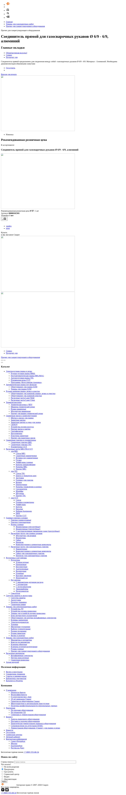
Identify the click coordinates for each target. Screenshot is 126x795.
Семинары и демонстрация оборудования (28, 715)
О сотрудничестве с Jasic (21, 697)
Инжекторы (21, 538)
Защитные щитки (18, 420)
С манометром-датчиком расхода (29, 582)
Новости (9, 730)
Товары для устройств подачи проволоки (28, 613)
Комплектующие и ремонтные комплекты (33, 544)
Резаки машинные (18, 409)
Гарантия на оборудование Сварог (25, 701)
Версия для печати (9, 74)
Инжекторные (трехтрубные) (28, 529)
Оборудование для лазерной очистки (26, 396)
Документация (10, 779)
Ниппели (20, 542)
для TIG (14, 471)
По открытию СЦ (18, 712)
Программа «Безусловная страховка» (26, 382)
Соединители (21, 489)
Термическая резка (14, 402)
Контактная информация (16, 739)
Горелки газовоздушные (21, 520)
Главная (9, 22)
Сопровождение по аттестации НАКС (27, 726)
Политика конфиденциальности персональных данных (34, 706)
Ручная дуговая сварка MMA (23, 373)
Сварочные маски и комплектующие (21, 416)
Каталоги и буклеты (14, 681)
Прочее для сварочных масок (23, 438)
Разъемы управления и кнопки (29, 487)
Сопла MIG (20, 453)
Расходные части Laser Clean (23, 400)
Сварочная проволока (20, 660)
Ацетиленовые (22, 569)
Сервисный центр (11, 774)
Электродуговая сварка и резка (19, 371)
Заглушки (20, 478)
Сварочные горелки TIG (21, 445)
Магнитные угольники (20, 627)
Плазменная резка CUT (20, 380)
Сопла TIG (20, 473)
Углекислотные (22, 562)
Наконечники (21, 549)
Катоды (19, 507)
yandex (9, 226)
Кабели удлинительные (21, 629)
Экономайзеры (22, 589)
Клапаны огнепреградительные (24, 647)
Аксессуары (16, 600)
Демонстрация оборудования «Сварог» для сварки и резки (35, 728)
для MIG (14, 451)
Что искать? (6, 764)
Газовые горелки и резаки (17, 518)
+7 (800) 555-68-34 (31, 752)
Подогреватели (22, 591)
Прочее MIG (21, 469)
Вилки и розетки (18, 635)
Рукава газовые (17, 649)
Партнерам (10, 708)
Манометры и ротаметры (21, 640)
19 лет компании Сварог (21, 699)
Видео (6, 777)
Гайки (18, 540)
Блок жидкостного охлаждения (24, 616)
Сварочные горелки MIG (21, 442)
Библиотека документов (16, 678)
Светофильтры (17, 431)
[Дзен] (3, 791)
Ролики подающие (18, 631)
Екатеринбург (17, 746)
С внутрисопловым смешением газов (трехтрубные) (38, 531)
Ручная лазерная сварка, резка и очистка (23, 391)
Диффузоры (21, 504)
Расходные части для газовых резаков (26, 533)
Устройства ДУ (17, 609)
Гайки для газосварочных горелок (30, 553)
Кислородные (21, 567)
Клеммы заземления (19, 620)
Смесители (15, 593)
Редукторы (15, 560)
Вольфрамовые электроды (22, 655)
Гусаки (19, 460)
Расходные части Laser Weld (22, 398)
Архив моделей (12, 662)
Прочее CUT (21, 516)
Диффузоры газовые (24, 462)
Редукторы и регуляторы (16, 558)
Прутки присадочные (20, 658)
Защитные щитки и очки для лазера (26, 422)
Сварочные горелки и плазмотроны (21, 440)
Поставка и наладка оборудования (25, 721)
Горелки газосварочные (21, 522)
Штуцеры (20, 493)
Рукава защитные (18, 633)
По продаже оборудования (22, 710)
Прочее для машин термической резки (27, 413)
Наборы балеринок (24, 511)
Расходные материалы (15, 653)
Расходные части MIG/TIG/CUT (19, 449)
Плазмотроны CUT (19, 447)
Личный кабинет (13, 737)
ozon (8, 228)
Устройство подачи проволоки (23, 611)
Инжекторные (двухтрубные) (28, 527)
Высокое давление (23, 576)
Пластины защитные (19, 436)
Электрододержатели (20, 622)
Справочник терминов (15, 674)
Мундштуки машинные (21, 411)
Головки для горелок (24, 480)
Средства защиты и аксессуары (19, 596)
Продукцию (9, 769)
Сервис (9, 55)
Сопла (18, 500)
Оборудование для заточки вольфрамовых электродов (33, 618)
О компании (11, 690)
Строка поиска (7, 762)
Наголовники (16, 433)
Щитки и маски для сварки (22, 418)
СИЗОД (14, 425)
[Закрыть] (2, 362)
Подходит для (11, 57)
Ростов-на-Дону (17, 748)
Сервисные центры (14, 735)
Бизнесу (9, 717)
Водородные (21, 571)
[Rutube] (7, 791)
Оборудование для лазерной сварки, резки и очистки (33, 393)
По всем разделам (11, 767)
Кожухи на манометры (20, 642)
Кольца (19, 482)
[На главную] (15, 5)
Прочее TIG (21, 496)
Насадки (19, 509)
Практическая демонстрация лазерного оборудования (33, 723)
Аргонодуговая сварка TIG (22, 378)
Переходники (21, 484)
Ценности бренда (18, 692)
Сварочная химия (18, 604)
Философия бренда (19, 695)
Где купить (10, 68)
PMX (18, 513)
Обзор (16, 53)
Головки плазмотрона (25, 502)
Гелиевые (20, 573)
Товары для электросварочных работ (21, 607)
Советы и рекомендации (16, 676)
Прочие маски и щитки (20, 429)
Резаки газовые (17, 524)
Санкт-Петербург (18, 741)
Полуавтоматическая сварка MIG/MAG (27, 376)
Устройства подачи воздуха (22, 427)
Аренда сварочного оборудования (25, 719)
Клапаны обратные (19, 644)
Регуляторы (16, 580)
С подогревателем (23, 587)
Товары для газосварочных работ (20, 24)
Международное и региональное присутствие (30, 703)
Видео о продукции (14, 672)
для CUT (14, 498)
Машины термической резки (23, 407)
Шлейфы (19, 491)
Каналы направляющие (25, 465)
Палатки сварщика (19, 602)
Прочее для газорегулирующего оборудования (25, 26)
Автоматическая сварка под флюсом (21, 385)
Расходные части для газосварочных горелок (29, 547)
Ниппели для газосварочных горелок (31, 556)
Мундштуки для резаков (26, 536)
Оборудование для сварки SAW (24, 387)
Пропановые (21, 564)
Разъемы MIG (21, 467)
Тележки (14, 624)
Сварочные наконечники (26, 456)
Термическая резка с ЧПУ (21, 405)
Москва (14, 743)
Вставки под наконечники (27, 458)
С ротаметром (21, 584)
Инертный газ (22, 578)
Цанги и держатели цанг (26, 476)
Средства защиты (18, 598)
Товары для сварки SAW (21, 389)
